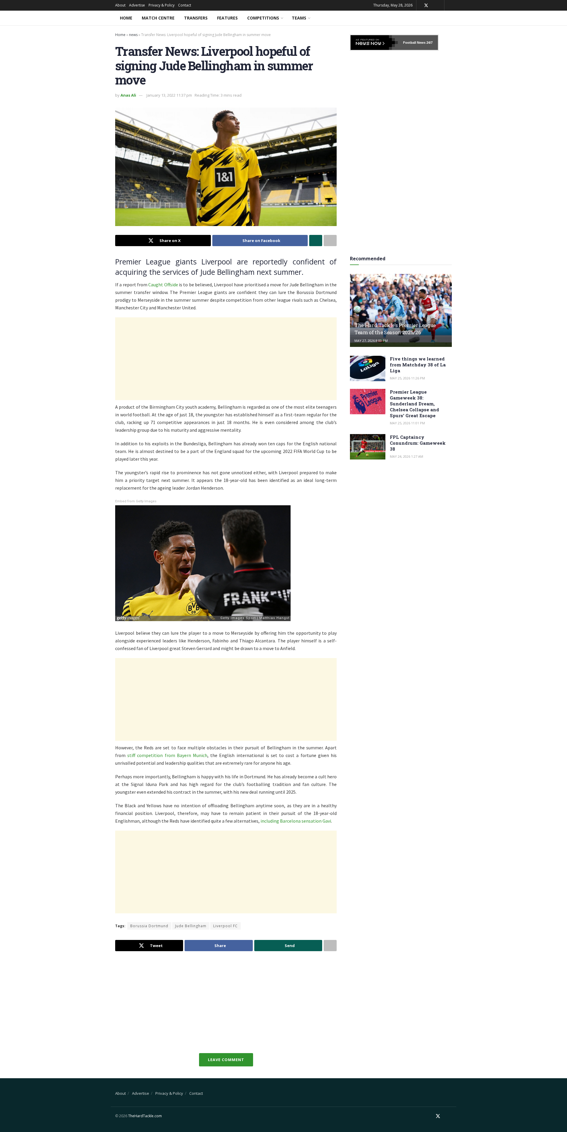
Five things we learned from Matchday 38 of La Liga (418, 364)
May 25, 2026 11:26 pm (407, 378)
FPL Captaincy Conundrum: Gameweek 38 (418, 443)
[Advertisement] (226, 358)
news (133, 34)
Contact (184, 5)
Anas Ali (128, 95)
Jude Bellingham (190, 925)
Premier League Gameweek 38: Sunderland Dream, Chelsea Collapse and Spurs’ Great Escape (414, 403)
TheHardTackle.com (145, 1115)
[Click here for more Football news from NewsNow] (374, 42)
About (120, 5)
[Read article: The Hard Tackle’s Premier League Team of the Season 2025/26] (401, 310)
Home (126, 18)
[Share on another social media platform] (330, 240)
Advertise (137, 5)
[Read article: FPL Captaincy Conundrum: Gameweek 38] (367, 446)
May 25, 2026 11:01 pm (407, 423)
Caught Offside (163, 285)
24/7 (429, 42)
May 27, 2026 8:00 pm (371, 340)
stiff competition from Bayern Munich (167, 755)
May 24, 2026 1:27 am (406, 456)
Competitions (263, 18)
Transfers (196, 18)
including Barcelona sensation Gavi (295, 821)
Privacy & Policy (162, 5)
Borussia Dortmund (149, 925)
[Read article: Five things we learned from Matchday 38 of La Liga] (367, 368)
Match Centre (158, 18)
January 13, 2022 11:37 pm (169, 95)
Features (227, 18)
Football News (414, 42)
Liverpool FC (225, 925)
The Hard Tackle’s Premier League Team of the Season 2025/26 (395, 329)
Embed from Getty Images (136, 501)
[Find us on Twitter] (426, 5)
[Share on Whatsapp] (315, 240)
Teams (299, 18)
